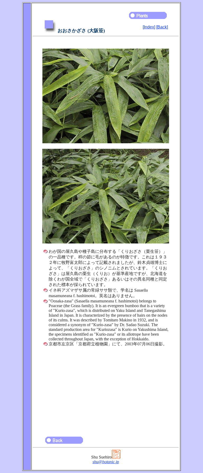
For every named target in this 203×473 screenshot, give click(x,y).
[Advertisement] (105, 389)
